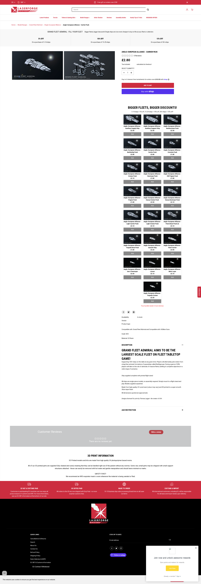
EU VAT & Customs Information (40, 562)
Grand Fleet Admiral (35, 25)
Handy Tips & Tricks (136, 17)
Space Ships (141, 324)
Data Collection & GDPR (38, 559)
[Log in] (187, 9)
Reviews (109, 17)
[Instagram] (121, 548)
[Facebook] (123, 312)
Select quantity (128, 68)
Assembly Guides (121, 17)
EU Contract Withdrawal (40, 567)
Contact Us (34, 549)
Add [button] (132, 134)
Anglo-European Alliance (52, 25)
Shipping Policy (35, 555)
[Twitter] (128, 312)
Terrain (55, 17)
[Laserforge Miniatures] (24, 9)
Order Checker (98, 17)
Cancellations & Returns (38, 539)
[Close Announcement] (187, 2)
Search (32, 542)
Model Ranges (84, 17)
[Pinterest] (133, 312)
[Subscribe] (170, 540)
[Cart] (192, 9)
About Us (33, 545)
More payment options (147, 97)
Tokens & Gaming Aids (68, 17)
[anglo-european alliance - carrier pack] (37, 65)
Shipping (133, 64)
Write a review (156, 432)
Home (13, 25)
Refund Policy (34, 552)
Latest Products (44, 17)
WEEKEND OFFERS (151, 17)
